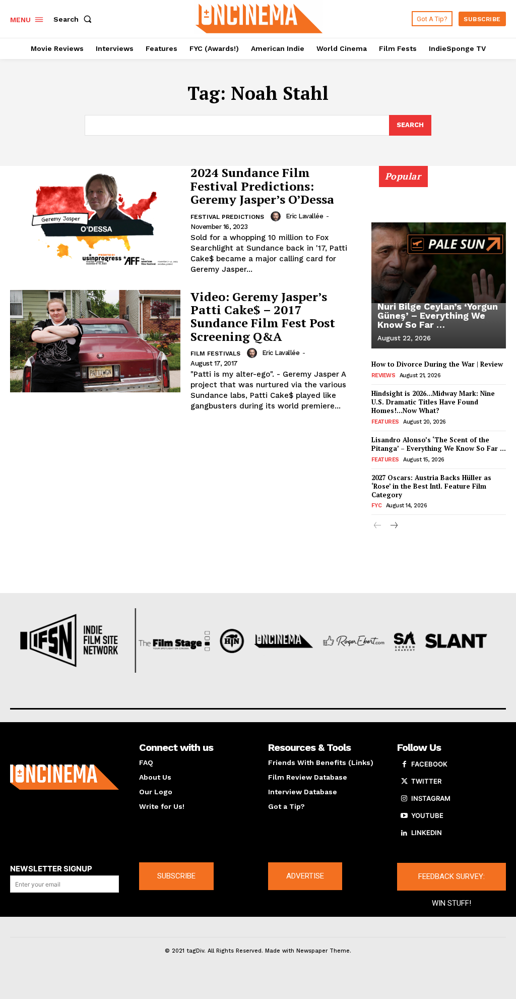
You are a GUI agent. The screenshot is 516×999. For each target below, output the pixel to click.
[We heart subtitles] (259, 17)
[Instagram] (404, 799)
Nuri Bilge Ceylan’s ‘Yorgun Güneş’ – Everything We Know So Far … (437, 315)
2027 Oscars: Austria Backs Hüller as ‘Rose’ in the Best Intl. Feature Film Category (431, 486)
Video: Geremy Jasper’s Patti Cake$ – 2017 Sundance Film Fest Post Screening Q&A (262, 316)
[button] (74, 19)
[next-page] (394, 526)
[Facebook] (404, 764)
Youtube (427, 815)
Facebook (429, 764)
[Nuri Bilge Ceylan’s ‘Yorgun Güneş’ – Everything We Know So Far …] (438, 262)
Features (385, 422)
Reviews (383, 375)
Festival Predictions (227, 216)
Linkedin (426, 833)
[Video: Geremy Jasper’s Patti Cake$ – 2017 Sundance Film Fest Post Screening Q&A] (95, 341)
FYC (376, 505)
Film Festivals (215, 353)
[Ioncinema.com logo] (64, 777)
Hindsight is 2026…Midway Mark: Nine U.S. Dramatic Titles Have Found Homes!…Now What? (433, 402)
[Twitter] (404, 782)
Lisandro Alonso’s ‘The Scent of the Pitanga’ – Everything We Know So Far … (438, 444)
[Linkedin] (404, 833)
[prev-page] (377, 526)
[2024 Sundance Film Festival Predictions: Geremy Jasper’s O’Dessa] (95, 217)
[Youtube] (404, 816)
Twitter (426, 781)
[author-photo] (277, 216)
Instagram (430, 798)
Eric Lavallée (305, 216)
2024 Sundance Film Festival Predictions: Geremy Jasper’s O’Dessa (262, 185)
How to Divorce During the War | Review (437, 364)
